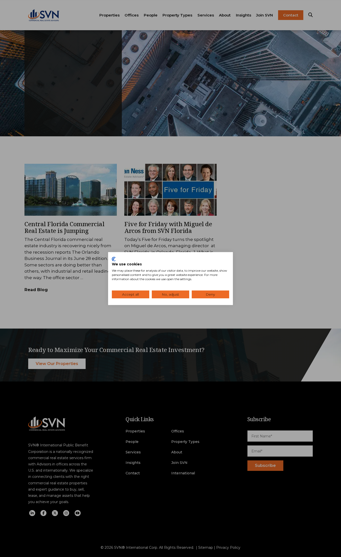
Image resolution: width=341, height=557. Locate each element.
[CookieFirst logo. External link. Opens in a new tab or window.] (114, 259)
